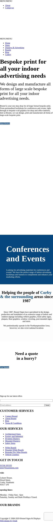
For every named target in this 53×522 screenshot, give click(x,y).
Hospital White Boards (14, 450)
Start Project (5, 124)
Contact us (9, 8)
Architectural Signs (13, 434)
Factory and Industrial (14, 436)
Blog (7, 52)
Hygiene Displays (12, 439)
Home (7, 43)
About (7, 5)
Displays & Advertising (14, 48)
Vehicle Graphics (12, 454)
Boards (8, 50)
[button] (6, 1)
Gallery (8, 54)
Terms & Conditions (13, 423)
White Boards (10, 448)
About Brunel (10, 418)
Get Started (4, 367)
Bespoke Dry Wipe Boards (16, 452)
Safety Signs (10, 443)
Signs (7, 45)
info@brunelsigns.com (9, 468)
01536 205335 (6, 465)
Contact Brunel (11, 416)
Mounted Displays (12, 441)
